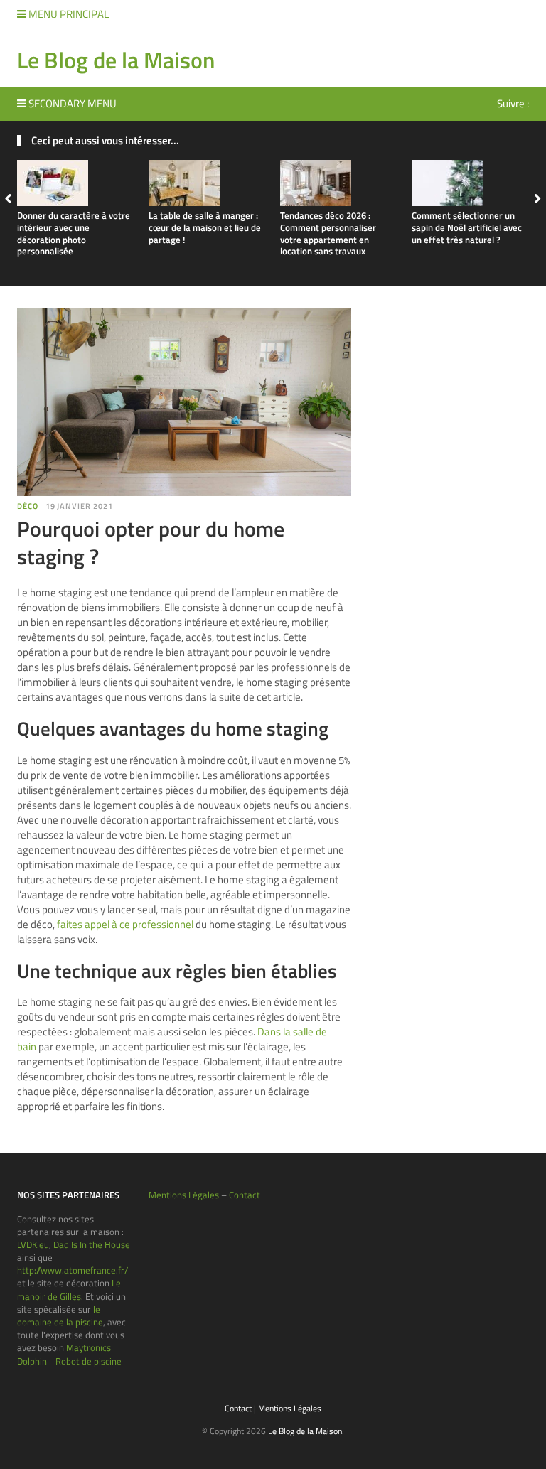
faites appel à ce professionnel (125, 924)
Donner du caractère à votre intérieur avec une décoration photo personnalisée (73, 233)
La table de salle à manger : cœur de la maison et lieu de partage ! (205, 227)
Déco (27, 506)
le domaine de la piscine (60, 1315)
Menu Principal (67, 14)
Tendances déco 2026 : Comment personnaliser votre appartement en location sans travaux (328, 233)
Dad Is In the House (91, 1244)
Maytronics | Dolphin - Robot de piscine (69, 1353)
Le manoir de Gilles (69, 1289)
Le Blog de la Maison (116, 60)
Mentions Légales (184, 1195)
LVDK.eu (33, 1244)
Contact (244, 1195)
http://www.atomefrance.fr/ (72, 1270)
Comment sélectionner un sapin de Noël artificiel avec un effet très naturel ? (467, 227)
